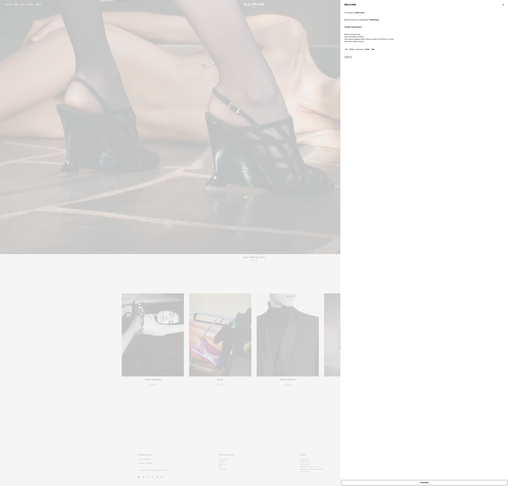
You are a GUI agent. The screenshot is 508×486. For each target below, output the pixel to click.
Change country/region (353, 27)
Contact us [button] (348, 57)
